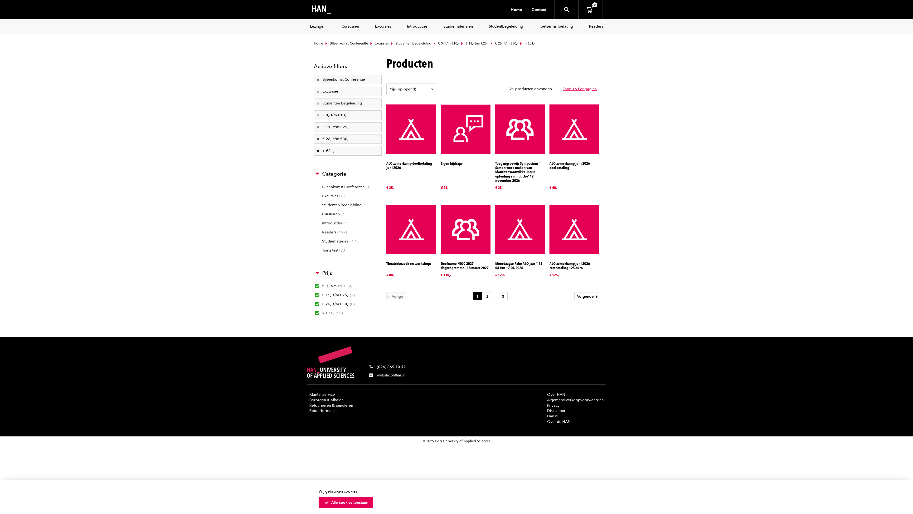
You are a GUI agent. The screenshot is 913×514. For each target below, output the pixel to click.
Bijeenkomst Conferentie (348, 43)
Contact (539, 9)
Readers (334, 232)
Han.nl (552, 416)
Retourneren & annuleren (331, 405)
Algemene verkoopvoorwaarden (575, 400)
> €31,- (332, 313)
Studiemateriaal (339, 241)
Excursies (381, 43)
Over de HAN (559, 421)
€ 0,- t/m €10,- (448, 43)
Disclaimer (556, 410)
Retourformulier (323, 410)
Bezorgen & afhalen (326, 400)
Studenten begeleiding (412, 43)
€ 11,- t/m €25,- (476, 43)
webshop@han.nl (391, 375)
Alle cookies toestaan (349, 502)
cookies (350, 491)
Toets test (333, 250)
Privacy (553, 405)
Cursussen (333, 214)
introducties (334, 223)
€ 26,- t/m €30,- (506, 43)
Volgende (586, 296)
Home (516, 9)
